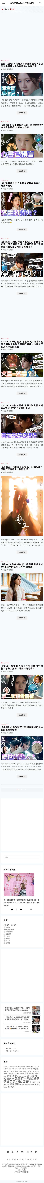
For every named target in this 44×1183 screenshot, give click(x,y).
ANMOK (6, 1066)
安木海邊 (18, 1069)
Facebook (8, 1152)
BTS (17, 1066)
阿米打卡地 (23, 1076)
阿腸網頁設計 (25, 1172)
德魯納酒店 (35, 1069)
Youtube (22, 1152)
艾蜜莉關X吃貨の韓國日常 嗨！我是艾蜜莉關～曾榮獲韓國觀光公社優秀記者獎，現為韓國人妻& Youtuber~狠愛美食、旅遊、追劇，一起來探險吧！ (22, 1166)
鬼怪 (37, 1084)
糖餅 (30, 1073)
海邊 (19, 1073)
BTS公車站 (22, 1066)
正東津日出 (13, 1071)
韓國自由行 (23, 1081)
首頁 (6, 9)
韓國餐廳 (15, 1084)
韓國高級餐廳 (24, 1084)
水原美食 (25, 1071)
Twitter (18, 1152)
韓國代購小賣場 (27, 1152)
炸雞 (22, 1073)
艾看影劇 (10, 69)
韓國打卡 (21, 1078)
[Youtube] (21, 909)
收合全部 (14, 925)
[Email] (31, 909)
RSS (36, 1152)
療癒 (26, 1073)
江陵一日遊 (35, 1071)
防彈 (18, 1076)
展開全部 (6, 925)
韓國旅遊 (33, 1078)
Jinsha (24, 1170)
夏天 (14, 1069)
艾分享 (8, 941)
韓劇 (4, 69)
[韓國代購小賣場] (25, 909)
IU (38, 1066)
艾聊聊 (8, 938)
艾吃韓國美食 (10, 929)
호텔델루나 (11, 1087)
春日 (8, 1071)
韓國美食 (10, 1081)
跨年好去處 (35, 1073)
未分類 (8, 927)
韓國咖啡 (32, 1075)
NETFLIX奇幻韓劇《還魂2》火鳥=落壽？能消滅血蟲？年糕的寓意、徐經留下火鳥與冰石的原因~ (22, 344)
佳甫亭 (11, 1069)
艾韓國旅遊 (9, 932)
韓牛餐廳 (31, 1084)
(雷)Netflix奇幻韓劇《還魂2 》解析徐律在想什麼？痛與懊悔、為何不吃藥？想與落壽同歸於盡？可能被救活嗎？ (22, 244)
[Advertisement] (22, 36)
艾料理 (8, 943)
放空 (5, 1071)
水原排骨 (19, 1071)
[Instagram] (17, 909)
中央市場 (6, 1069)
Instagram (13, 1152)
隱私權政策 (25, 1181)
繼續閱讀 (22, 112)
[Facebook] (12, 909)
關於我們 (18, 1181)
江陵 (29, 1071)
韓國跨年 (34, 1082)
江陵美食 (11, 1073)
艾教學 (8, 936)
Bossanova (12, 1066)
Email (32, 1152)
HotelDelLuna (31, 1066)
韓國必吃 (9, 1078)
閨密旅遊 (12, 1075)
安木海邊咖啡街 (26, 1069)
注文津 (16, 1073)
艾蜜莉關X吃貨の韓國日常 (22, 3)
